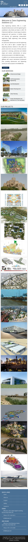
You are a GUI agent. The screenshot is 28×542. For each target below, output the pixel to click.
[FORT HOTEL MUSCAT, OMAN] (14, 182)
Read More (5, 67)
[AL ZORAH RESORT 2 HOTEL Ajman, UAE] (14, 231)
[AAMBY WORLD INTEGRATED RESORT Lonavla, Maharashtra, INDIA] (14, 215)
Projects (5, 500)
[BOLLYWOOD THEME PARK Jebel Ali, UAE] (14, 429)
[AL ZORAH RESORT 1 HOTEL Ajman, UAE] (14, 446)
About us (5, 497)
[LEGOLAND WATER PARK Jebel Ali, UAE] (14, 413)
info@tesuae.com (23, 6)
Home (4, 494)
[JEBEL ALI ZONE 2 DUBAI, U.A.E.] (14, 198)
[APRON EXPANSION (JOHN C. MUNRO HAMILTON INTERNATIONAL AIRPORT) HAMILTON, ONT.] (14, 297)
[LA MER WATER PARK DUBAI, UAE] (14, 314)
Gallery (5, 503)
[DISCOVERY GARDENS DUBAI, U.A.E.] (14, 264)
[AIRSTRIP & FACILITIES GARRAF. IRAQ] (14, 479)
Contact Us (6, 506)
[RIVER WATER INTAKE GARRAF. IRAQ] (14, 132)
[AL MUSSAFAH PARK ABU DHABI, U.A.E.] (14, 149)
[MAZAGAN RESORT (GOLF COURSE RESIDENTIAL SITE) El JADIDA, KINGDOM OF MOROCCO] (14, 116)
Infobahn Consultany (14, 540)
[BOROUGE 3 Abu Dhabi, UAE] (14, 347)
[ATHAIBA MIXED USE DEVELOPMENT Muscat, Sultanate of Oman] (14, 281)
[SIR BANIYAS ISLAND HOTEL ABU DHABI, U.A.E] (14, 363)
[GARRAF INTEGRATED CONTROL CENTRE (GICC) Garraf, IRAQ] (14, 380)
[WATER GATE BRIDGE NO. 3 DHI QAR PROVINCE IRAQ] (14, 396)
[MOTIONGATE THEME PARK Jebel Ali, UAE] (14, 165)
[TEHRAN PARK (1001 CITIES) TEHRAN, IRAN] (14, 462)
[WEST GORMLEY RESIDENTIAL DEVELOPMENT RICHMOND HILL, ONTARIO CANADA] (14, 248)
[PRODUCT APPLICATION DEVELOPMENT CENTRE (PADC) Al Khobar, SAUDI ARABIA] (14, 330)
